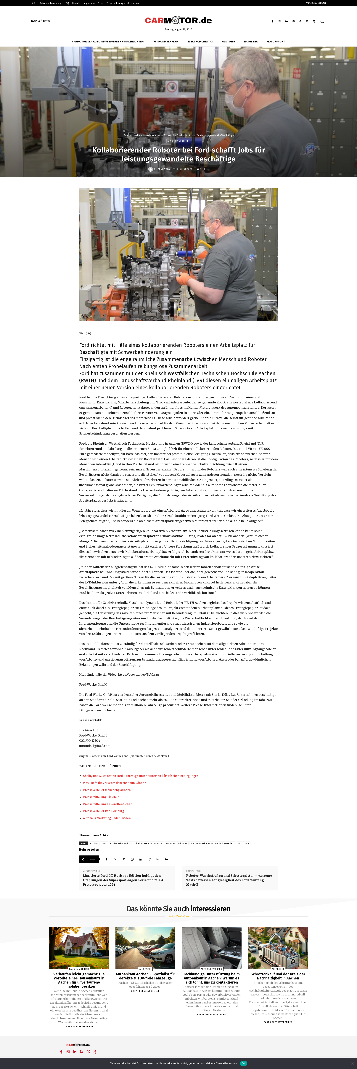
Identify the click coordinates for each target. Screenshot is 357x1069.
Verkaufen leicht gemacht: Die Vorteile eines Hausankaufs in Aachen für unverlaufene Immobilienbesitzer (79, 980)
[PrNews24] (151, 169)
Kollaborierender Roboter (148, 843)
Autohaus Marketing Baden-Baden (107, 818)
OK (243, 1063)
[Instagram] (279, 21)
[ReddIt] (149, 859)
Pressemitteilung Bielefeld (101, 797)
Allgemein (145, 969)
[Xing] (314, 21)
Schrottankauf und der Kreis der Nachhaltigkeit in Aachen (278, 976)
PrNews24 (164, 169)
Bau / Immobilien (79, 969)
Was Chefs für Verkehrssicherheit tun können (114, 783)
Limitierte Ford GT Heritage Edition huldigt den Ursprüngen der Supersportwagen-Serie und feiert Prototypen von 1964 (123, 880)
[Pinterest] (123, 859)
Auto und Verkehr (133, 135)
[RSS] (300, 21)
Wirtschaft (243, 843)
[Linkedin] (286, 21)
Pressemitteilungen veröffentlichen (107, 804)
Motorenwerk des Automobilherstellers (213, 843)
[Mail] (293, 21)
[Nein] (352, 1063)
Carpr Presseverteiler (79, 1026)
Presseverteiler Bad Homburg (103, 811)
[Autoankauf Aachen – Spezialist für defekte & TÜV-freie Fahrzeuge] (145, 948)
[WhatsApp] (132, 859)
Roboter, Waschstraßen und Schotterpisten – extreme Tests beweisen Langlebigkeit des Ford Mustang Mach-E (229, 880)
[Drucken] (166, 859)
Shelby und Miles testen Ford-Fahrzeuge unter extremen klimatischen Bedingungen (141, 776)
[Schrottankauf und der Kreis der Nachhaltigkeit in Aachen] (278, 948)
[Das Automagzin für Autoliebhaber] (178, 20)
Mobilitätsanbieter (176, 843)
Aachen (94, 843)
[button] (322, 21)
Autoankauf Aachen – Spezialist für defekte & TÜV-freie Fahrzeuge (145, 976)
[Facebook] (272, 21)
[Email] (158, 859)
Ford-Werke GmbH (120, 843)
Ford (104, 843)
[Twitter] (307, 21)
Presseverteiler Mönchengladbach (107, 790)
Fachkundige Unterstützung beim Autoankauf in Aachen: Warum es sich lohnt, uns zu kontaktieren (212, 978)
